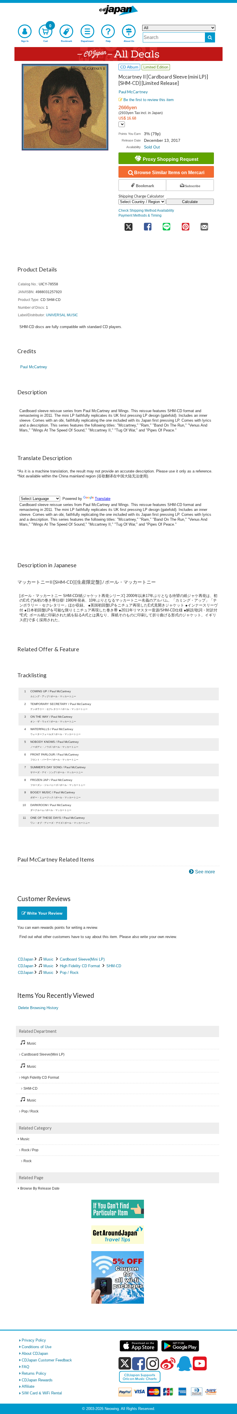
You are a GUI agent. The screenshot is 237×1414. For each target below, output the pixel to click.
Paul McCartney (133, 91)
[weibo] (167, 1363)
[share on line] (166, 224)
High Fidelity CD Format (80, 966)
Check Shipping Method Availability (146, 210)
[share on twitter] (128, 224)
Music (48, 959)
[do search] (210, 37)
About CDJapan (35, 1353)
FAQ (25, 1367)
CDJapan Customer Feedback (47, 1360)
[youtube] (200, 1364)
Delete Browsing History (38, 1008)
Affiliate (28, 1386)
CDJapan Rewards (37, 1380)
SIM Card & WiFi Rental (42, 1393)
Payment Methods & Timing (140, 215)
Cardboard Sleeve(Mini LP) (82, 959)
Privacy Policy (34, 1340)
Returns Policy (34, 1373)
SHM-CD (113, 966)
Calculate (190, 202)
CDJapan (25, 959)
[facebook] (138, 1363)
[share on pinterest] (185, 224)
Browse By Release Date (40, 1188)
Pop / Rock (69, 972)
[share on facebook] (147, 224)
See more (205, 871)
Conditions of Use (36, 1347)
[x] (124, 1363)
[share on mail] (204, 224)
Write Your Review (44, 913)
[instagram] (152, 1363)
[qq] (184, 1363)
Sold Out (152, 147)
